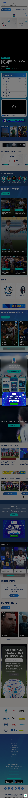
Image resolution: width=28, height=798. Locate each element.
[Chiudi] (23, 395)
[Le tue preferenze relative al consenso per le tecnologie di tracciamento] (25, 795)
